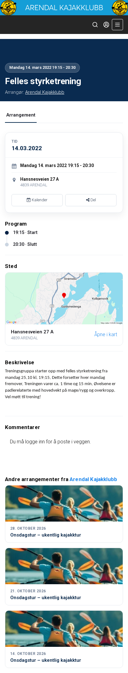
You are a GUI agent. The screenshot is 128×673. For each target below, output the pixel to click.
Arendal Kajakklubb (44, 92)
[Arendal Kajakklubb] (64, 7)
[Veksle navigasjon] (117, 24)
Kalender (39, 200)
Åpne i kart (105, 334)
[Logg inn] (106, 24)
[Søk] (95, 24)
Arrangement (20, 115)
